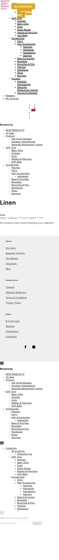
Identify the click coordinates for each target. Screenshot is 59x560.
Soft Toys (16, 17)
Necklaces (22, 69)
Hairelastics (29, 52)
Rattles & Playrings (27, 32)
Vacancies (11, 263)
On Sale (10, 133)
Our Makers (12, 258)
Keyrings (21, 75)
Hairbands (28, 49)
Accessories (17, 38)
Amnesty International (24, 83)
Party (20, 40)
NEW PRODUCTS (15, 130)
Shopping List (24, 13)
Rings (20, 72)
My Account (12, 98)
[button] (34, 105)
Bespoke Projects (15, 253)
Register (10, 326)
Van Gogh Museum (27, 92)
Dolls (20, 26)
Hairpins (27, 55)
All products (23, 6)
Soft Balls (22, 35)
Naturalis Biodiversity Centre (27, 88)
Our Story (11, 248)
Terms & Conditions (16, 297)
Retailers (10, 95)
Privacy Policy (13, 302)
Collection (13, 217)
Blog (8, 268)
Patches (21, 66)
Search (37, 523)
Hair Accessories (26, 43)
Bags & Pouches (26, 58)
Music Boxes (24, 29)
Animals (21, 20)
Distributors (12, 331)
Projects (15, 78)
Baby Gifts (23, 23)
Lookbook (11, 336)
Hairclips (27, 46)
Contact (10, 287)
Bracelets (22, 61)
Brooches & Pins (26, 64)
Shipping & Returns (16, 292)
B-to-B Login (13, 321)
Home (3, 217)
